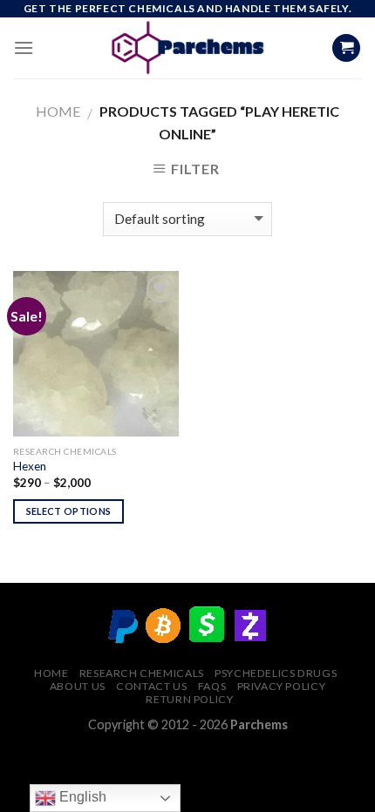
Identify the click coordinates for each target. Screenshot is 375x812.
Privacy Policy (281, 686)
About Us (78, 686)
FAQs (212, 686)
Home (58, 111)
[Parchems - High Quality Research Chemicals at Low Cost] (188, 47)
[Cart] (346, 48)
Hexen (29, 466)
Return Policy (189, 699)
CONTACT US (151, 686)
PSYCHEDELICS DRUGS (276, 673)
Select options (69, 511)
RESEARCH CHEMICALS (141, 673)
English (81, 796)
